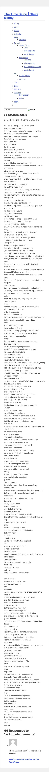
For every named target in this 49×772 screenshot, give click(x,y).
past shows (29, 54)
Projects (17, 43)
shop (16, 102)
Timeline (27, 60)
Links (16, 86)
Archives (22, 40)
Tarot (16, 82)
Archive (22, 79)
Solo (26, 47)
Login (21, 98)
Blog (16, 37)
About (16, 27)
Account (17, 93)
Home (16, 24)
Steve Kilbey (24, 45)
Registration (24, 95)
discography (29, 63)
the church (23, 58)
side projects (29, 51)
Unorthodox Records (32, 67)
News (16, 31)
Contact (17, 89)
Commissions (24, 76)
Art (15, 73)
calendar (17, 34)
